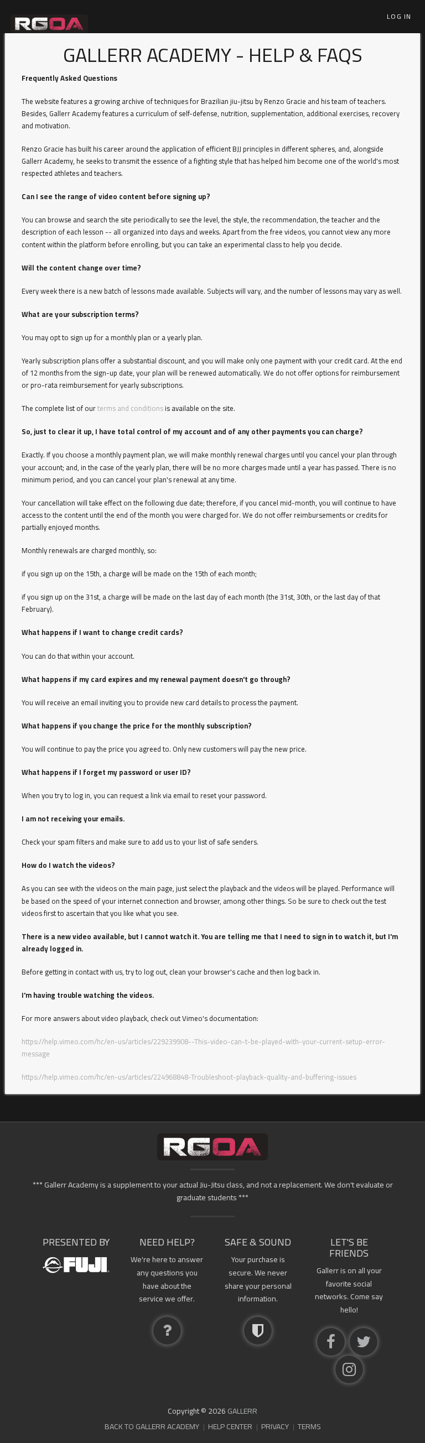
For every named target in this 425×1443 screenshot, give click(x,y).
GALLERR (242, 1411)
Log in (399, 16)
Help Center (230, 1426)
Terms (309, 1426)
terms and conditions (130, 408)
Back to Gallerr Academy (152, 1426)
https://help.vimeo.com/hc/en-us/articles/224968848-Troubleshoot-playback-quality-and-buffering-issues (189, 1076)
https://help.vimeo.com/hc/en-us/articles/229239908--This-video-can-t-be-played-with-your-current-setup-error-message (203, 1047)
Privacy (275, 1426)
